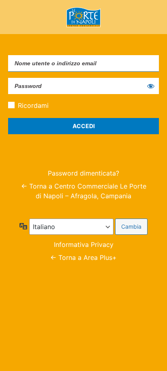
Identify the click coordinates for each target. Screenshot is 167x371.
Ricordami (33, 105)
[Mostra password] (151, 86)
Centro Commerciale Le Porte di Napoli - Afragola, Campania (83, 17)
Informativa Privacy (83, 244)
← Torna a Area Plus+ (83, 257)
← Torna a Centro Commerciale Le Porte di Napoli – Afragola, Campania (83, 191)
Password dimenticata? (83, 173)
